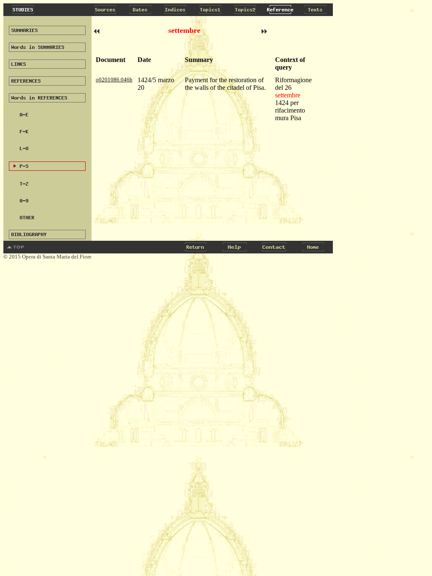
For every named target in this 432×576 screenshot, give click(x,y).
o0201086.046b (114, 79)
